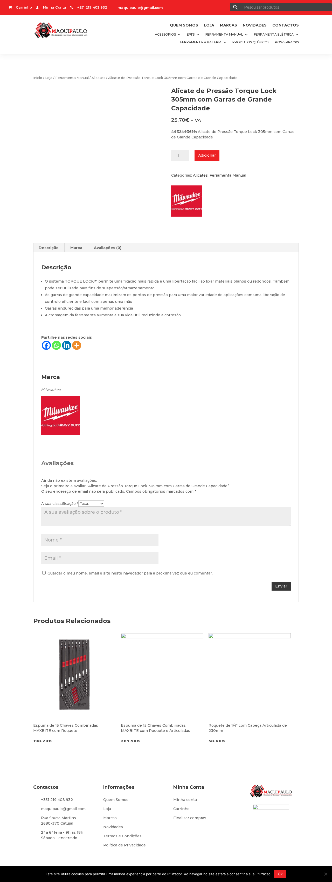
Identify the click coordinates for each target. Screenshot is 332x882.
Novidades (255, 25)
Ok (280, 874)
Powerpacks (287, 42)
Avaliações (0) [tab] (107, 247)
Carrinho (181, 808)
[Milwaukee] (189, 202)
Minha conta (185, 799)
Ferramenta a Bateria (201, 42)
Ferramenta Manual (224, 34)
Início (37, 78)
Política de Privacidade (124, 845)
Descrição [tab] (49, 247)
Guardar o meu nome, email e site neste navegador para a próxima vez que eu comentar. (130, 573)
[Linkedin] (66, 345)
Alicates (98, 78)
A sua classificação (59, 503)
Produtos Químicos (250, 42)
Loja (209, 25)
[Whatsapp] (56, 345)
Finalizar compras (189, 818)
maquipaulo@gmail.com (140, 7)
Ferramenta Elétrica (274, 34)
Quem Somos (184, 25)
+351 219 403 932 (57, 799)
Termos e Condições (122, 836)
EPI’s (191, 34)
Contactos (285, 25)
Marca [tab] (76, 247)
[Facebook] (46, 345)
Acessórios (165, 34)
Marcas (228, 25)
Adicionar (207, 155)
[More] (76, 345)
